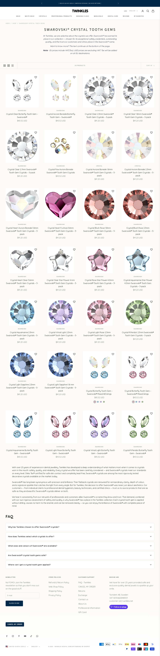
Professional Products (61, 16)
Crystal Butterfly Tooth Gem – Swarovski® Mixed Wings (138, 392)
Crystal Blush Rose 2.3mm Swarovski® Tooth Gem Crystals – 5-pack (138, 231)
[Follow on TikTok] (31, 636)
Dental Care (113, 16)
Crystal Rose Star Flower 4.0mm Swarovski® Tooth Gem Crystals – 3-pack (99, 283)
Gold (18, 16)
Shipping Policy (55, 591)
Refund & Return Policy (59, 582)
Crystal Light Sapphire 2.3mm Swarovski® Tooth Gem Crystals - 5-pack (22, 387)
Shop (14, 23)
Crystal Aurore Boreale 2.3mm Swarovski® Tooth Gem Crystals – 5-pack (138, 172)
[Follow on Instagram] (13, 636)
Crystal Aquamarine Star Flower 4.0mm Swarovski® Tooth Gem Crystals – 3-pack (138, 283)
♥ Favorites (139, 16)
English (132, 11)
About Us (82, 604)
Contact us (83, 599)
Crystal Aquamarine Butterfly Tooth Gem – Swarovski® (22, 452)
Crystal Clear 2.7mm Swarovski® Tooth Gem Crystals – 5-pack (22, 171)
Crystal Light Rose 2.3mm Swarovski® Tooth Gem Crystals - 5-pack (99, 335)
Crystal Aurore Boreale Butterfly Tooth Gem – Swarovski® (60, 115)
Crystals (43, 16)
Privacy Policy (55, 595)
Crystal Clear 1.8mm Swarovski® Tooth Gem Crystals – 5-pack (138, 115)
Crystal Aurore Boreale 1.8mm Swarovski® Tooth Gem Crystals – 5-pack (99, 172)
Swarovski (22, 110)
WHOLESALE (98, 16)
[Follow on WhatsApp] (37, 636)
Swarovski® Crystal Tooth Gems (32, 23)
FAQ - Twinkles (84, 582)
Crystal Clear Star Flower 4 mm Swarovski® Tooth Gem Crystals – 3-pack (61, 283)
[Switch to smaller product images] (8, 65)
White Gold (29, 16)
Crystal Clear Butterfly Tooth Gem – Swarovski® (22, 115)
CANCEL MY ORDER (87, 587)
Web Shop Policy (56, 587)
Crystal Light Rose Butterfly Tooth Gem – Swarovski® (61, 452)
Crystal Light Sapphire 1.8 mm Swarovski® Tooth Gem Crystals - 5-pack (61, 387)
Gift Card (82, 612)
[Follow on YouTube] (25, 636)
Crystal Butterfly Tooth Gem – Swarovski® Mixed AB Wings (99, 392)
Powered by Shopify (82, 646)
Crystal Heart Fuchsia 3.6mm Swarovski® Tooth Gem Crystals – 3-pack (61, 231)
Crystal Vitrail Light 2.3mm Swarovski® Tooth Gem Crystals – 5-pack (61, 335)
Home (8, 23)
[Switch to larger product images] (5, 65)
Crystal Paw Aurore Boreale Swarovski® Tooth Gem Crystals (61, 171)
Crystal (99, 166)
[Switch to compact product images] (12, 65)
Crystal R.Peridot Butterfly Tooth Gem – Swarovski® (137, 452)
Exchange (82, 595)
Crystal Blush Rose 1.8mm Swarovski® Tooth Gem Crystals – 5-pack (99, 231)
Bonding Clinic (82, 16)
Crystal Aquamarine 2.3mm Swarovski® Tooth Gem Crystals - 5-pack (22, 335)
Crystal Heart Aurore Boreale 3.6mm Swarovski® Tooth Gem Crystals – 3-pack (22, 231)
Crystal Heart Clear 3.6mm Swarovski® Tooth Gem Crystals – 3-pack (22, 283)
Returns (81, 591)
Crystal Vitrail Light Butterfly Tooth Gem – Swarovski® (99, 452)
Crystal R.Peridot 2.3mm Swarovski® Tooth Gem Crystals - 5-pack (138, 334)
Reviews (126, 16)
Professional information (89, 608)
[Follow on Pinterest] (19, 636)
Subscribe (14, 603)
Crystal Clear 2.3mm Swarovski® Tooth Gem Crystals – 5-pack (99, 115)
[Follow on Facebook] (7, 636)
